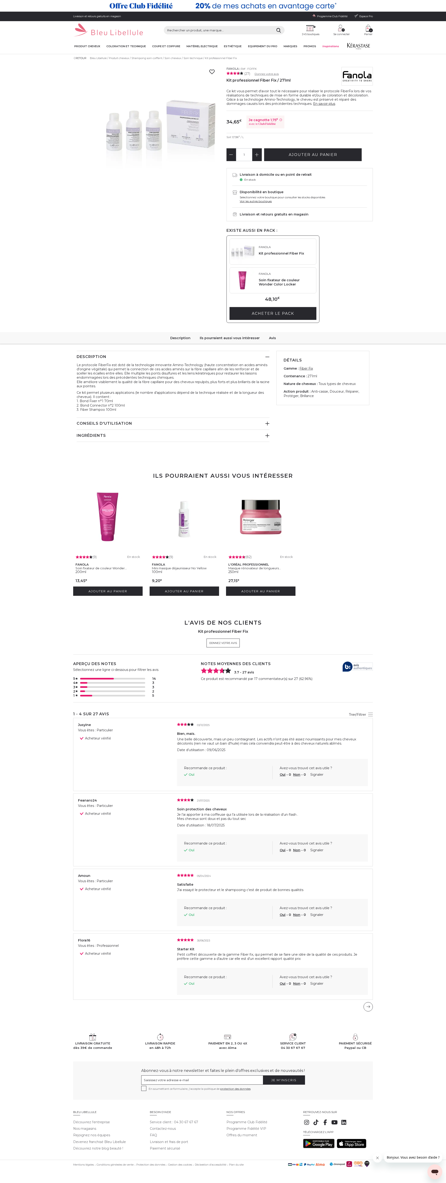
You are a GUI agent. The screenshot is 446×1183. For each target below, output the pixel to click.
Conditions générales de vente (115, 1164)
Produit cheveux (87, 46)
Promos (310, 46)
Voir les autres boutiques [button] (256, 201)
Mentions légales (83, 1164)
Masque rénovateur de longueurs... (254, 568)
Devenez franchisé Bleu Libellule (99, 1142)
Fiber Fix (306, 368)
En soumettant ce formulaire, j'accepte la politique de (200, 1088)
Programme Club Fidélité (246, 1122)
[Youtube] (334, 1125)
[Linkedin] (343, 1125)
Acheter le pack (273, 313)
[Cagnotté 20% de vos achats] (223, 6)
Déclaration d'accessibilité (210, 1164)
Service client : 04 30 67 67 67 (174, 1122)
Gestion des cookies (180, 1164)
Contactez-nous (163, 1129)
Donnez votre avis (267, 74)
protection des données (235, 1088)
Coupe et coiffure (166, 46)
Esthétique (233, 46)
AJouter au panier (313, 154)
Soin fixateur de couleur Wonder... (101, 568)
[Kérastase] (358, 47)
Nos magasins (84, 1129)
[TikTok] (315, 1125)
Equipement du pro (262, 46)
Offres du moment (241, 1135)
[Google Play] (318, 1147)
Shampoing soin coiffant (146, 58)
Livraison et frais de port (169, 1142)
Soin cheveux (172, 58)
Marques (290, 46)
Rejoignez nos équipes (91, 1135)
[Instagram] (306, 1125)
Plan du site (236, 1164)
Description (180, 338)
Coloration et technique (126, 46)
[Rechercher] (278, 30)
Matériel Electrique (202, 46)
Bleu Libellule (98, 58)
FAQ (153, 1135)
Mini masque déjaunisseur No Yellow (179, 568)
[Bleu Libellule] (108, 30)
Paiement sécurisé (165, 1148)
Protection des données (150, 1164)
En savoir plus (324, 104)
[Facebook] (325, 1125)
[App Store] (351, 1147)
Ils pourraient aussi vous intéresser (230, 338)
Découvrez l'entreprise (91, 1122)
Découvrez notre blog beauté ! (98, 1148)
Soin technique (193, 58)
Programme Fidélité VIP (246, 1129)
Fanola (232, 68)
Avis (272, 338)
